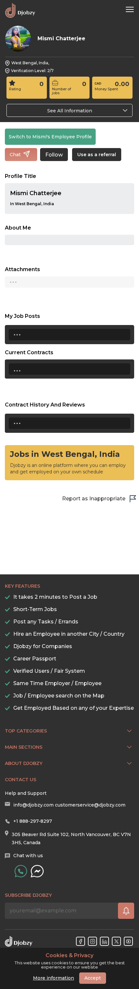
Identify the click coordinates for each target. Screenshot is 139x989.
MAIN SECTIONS (23, 747)
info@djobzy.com (33, 805)
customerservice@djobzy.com (90, 805)
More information (53, 978)
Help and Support (26, 793)
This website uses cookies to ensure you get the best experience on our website (70, 961)
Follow (54, 155)
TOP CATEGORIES (26, 731)
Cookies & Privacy (69, 955)
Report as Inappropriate (93, 498)
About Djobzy (23, 763)
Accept (92, 978)
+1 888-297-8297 (32, 821)
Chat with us (28, 855)
